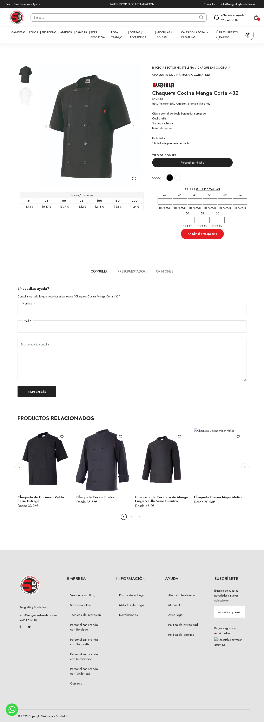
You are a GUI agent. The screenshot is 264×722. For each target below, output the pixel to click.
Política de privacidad (183, 625)
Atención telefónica (181, 595)
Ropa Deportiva (98, 34)
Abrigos (66, 32)
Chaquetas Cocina (212, 68)
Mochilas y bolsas (164, 34)
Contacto (209, 4)
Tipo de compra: (165, 155)
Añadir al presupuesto (202, 234)
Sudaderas (49, 32)
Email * (27, 321)
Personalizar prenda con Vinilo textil (84, 671)
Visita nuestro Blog (82, 595)
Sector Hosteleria (179, 68)
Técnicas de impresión (85, 615)
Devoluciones (128, 615)
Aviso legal (175, 615)
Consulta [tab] (99, 271)
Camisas (81, 32)
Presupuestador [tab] (132, 271)
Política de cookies (181, 634)
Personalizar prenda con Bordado (84, 627)
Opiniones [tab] (164, 271)
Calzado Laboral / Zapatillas (194, 34)
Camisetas (18, 32)
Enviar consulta (37, 392)
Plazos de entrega (131, 595)
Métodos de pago (131, 605)
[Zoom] (134, 178)
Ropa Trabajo (117, 34)
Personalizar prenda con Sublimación (84, 656)
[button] (133, 126)
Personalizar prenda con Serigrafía (84, 642)
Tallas (202, 189)
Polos (33, 32)
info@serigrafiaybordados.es (238, 4)
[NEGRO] (170, 177)
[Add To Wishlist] (62, 436)
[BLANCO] (178, 177)
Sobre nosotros (80, 605)
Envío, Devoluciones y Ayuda (23, 4)
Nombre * (28, 303)
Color (157, 178)
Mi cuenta (175, 605)
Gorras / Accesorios (138, 34)
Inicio (156, 68)
